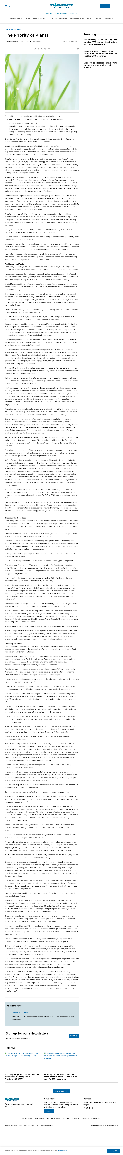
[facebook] (35, 49)
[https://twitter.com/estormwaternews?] (92, 1108)
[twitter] (42, 49)
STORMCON (85, 1118)
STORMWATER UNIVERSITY (70, 1118)
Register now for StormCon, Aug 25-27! (61, 13)
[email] (49, 49)
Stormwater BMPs (77, 19)
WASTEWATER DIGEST (53, 1118)
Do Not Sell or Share (24, 1125)
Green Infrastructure (58, 19)
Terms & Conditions (47, 1125)
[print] (78, 49)
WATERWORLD (39, 1118)
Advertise (14, 1125)
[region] (61, 1151)
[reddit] (45, 49)
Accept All (114, 1151)
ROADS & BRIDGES (96, 1118)
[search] (9, 6)
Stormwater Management (20, 19)
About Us (7, 1125)
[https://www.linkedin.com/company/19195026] (90, 1108)
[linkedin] (38, 49)
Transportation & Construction (100, 19)
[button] (6, 6)
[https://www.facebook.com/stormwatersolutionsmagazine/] (84, 1108)
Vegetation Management (13, 29)
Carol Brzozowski (11, 42)
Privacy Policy (36, 1125)
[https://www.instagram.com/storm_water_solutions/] (87, 1108)
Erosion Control (40, 19)
